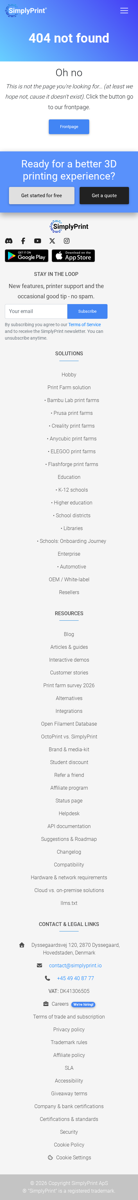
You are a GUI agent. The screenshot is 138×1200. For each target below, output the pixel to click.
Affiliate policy (69, 1055)
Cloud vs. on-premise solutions (69, 890)
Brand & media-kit (69, 749)
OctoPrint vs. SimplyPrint (69, 737)
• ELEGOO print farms (72, 451)
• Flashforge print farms (71, 464)
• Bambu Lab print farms (71, 400)
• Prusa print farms (72, 413)
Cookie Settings (73, 1158)
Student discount (69, 762)
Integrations (69, 711)
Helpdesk (69, 813)
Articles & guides (69, 647)
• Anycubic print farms (72, 439)
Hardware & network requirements (69, 877)
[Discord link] (9, 241)
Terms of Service (84, 324)
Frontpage (69, 126)
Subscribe (87, 311)
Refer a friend (69, 775)
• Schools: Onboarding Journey (71, 541)
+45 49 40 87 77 (75, 978)
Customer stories (69, 673)
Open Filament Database (69, 724)
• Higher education (71, 503)
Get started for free (41, 195)
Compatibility (69, 865)
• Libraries (72, 528)
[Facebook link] (23, 241)
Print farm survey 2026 (69, 685)
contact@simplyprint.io (75, 965)
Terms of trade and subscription (69, 1017)
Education (69, 477)
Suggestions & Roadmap (69, 839)
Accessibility (69, 1081)
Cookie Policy (69, 1145)
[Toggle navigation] (124, 10)
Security (69, 1132)
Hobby (69, 375)
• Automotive (71, 567)
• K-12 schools (72, 490)
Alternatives (69, 698)
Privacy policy (69, 1030)
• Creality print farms (72, 426)
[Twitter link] (52, 241)
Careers (71, 1004)
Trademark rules (69, 1042)
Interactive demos (69, 660)
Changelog (69, 852)
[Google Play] (26, 255)
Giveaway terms (69, 1094)
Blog (69, 634)
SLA (69, 1068)
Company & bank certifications (69, 1106)
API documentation (69, 826)
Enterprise (69, 554)
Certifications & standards (69, 1119)
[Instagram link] (67, 241)
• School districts (72, 515)
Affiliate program (69, 788)
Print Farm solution (69, 387)
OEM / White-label (69, 579)
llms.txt (69, 903)
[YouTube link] (38, 241)
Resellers (69, 592)
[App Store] (73, 255)
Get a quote (104, 195)
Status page (69, 801)
